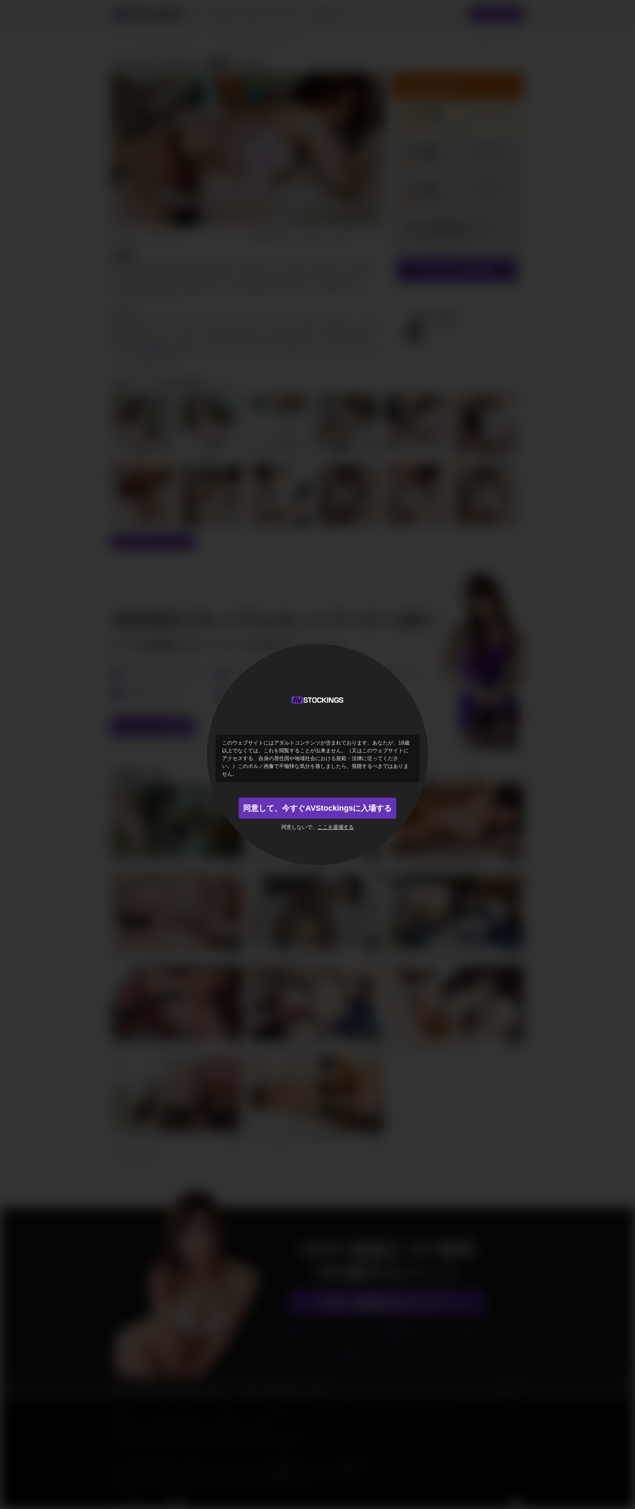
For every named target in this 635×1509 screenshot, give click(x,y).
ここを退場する (336, 827)
